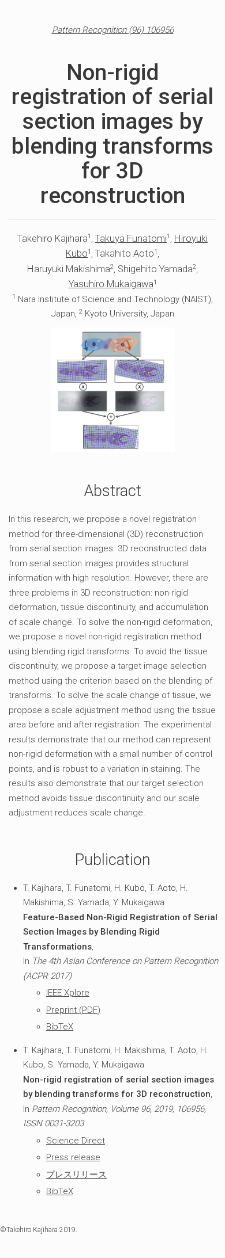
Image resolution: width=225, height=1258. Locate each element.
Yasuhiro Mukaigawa (111, 284)
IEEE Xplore (67, 993)
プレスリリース (76, 1174)
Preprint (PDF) (73, 1010)
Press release (73, 1157)
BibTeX (59, 1026)
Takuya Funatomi (131, 238)
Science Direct (75, 1140)
